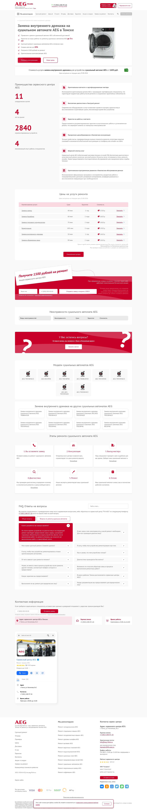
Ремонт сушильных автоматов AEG (70, 764)
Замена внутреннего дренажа (32, 234)
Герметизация (26, 228)
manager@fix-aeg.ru (107, 747)
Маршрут (24, 673)
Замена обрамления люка (31, 240)
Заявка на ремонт (100, 14)
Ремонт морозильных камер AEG (69, 768)
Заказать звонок (73, 347)
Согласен (107, 804)
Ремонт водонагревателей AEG (69, 752)
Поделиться (102, 786)
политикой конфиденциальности (43, 295)
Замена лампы (27, 211)
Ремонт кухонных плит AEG (67, 756)
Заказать (119, 210)
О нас (56, 14)
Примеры (18, 739)
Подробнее (73, 461)
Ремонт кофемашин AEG (66, 772)
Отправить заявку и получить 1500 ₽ (78, 291)
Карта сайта (19, 780)
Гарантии (78, 14)
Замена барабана (28, 216)
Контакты (111, 14)
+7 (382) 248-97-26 (60, 5)
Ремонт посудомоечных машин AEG (70, 735)
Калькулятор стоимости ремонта (26, 767)
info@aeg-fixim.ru (106, 742)
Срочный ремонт (41, 14)
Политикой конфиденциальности (56, 614)
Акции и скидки (88, 14)
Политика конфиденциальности (73, 797)
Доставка (70, 14)
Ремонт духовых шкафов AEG (68, 739)
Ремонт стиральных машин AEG (69, 731)
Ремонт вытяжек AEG (65, 743)
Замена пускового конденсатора (33, 222)
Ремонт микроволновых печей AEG (70, 760)
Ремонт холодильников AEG (68, 727)
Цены (50, 14)
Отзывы (63, 14)
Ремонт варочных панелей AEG (69, 748)
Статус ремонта (126, 14)
